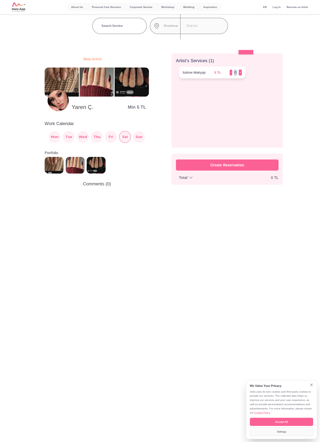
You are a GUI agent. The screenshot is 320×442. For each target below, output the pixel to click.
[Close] (311, 385)
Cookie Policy (262, 412)
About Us (77, 7)
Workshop (167, 7)
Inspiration (210, 7)
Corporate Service (141, 7)
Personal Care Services (106, 7)
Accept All (281, 421)
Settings (281, 431)
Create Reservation (227, 165)
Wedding (188, 7)
